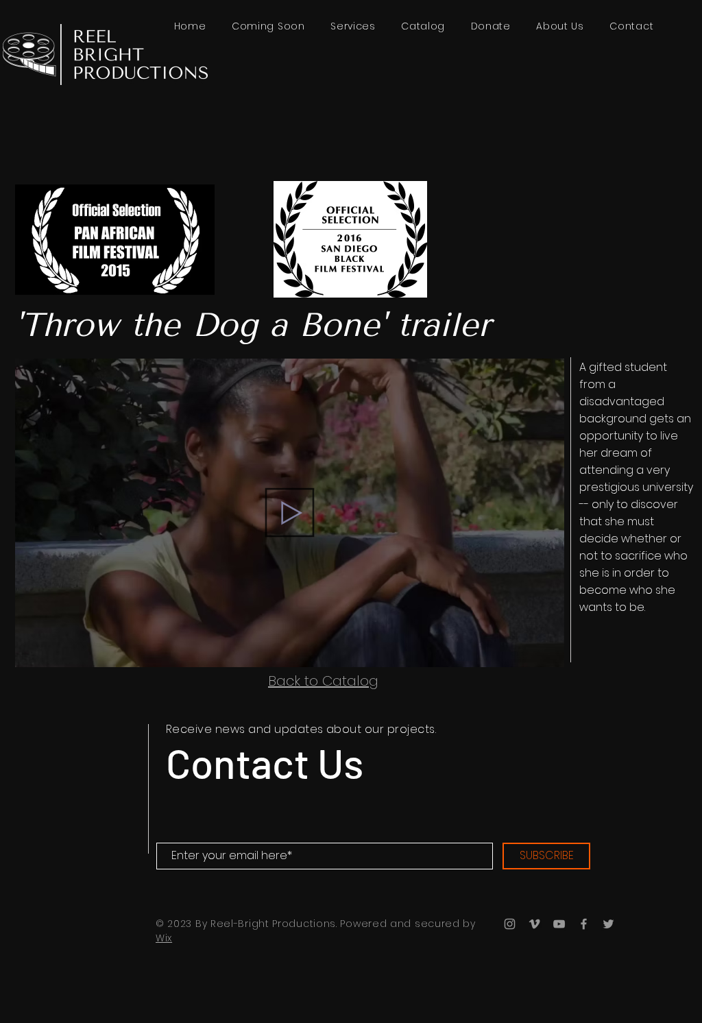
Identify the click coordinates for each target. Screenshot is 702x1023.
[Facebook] (584, 924)
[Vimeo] (534, 924)
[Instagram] (510, 924)
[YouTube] (559, 924)
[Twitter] (608, 924)
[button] (423, 26)
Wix (164, 938)
